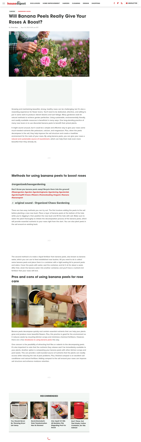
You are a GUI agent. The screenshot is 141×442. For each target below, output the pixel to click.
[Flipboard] (118, 3)
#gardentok (64, 192)
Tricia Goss (14, 27)
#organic (57, 194)
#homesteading (46, 194)
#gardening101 (18, 194)
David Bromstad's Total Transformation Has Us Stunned (39, 423)
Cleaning (76, 3)
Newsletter (132, 3)
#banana (65, 194)
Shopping (96, 3)
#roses (28, 194)
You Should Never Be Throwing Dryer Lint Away (18, 423)
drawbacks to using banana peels (38, 339)
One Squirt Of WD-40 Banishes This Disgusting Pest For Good (58, 424)
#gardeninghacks (40, 192)
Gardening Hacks (24, 11)
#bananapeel (17, 197)
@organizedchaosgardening (28, 184)
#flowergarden (18, 192)
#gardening (53, 192)
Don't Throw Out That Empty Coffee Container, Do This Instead (78, 425)
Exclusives (35, 3)
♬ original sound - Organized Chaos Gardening (40, 203)
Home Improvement (51, 3)
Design (86, 3)
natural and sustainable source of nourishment (31, 139)
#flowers (35, 194)
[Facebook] (114, 3)
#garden (28, 192)
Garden (66, 3)
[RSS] (122, 3)
